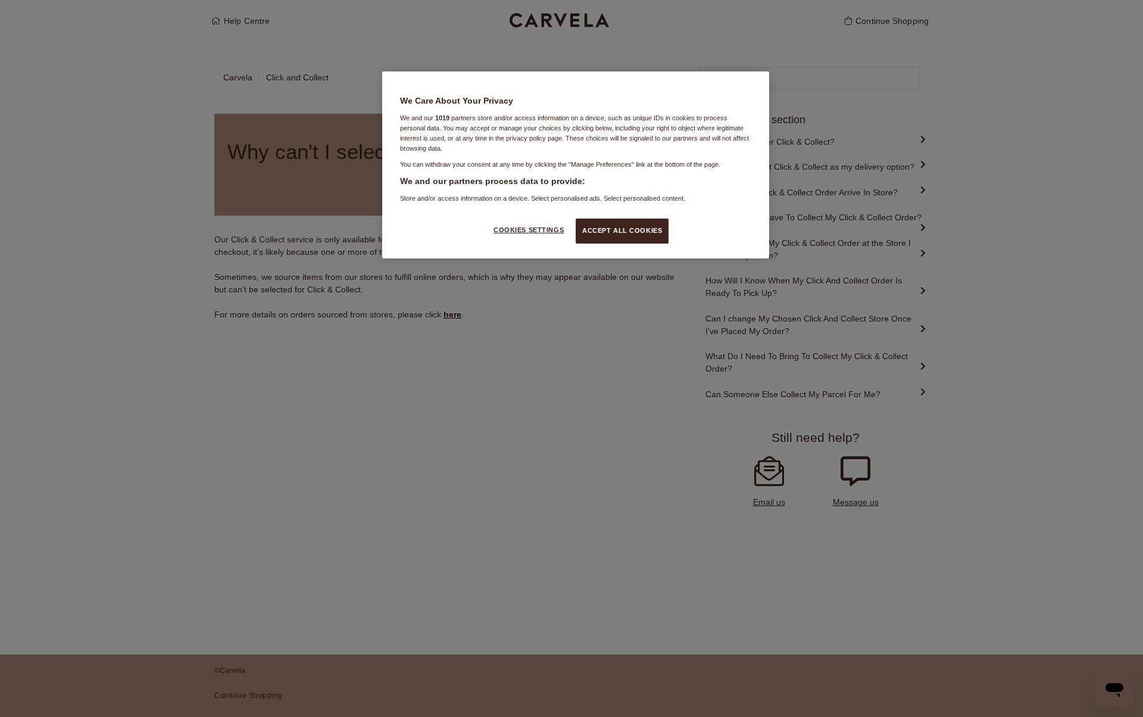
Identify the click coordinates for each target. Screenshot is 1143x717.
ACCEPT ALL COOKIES (622, 230)
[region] (575, 164)
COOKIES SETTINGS (529, 229)
